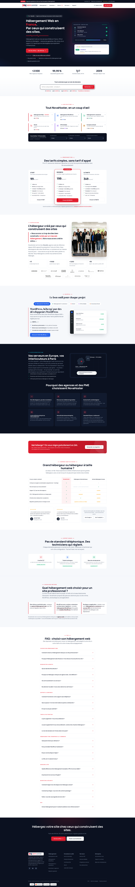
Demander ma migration (93, 447)
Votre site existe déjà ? (92, 135)
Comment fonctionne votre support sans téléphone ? (56, 696)
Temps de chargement (80, 40)
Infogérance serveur (84, 862)
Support (74, 5)
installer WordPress (64, 610)
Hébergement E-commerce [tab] (60, 303)
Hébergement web (52, 856)
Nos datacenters (84, 865)
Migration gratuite (52, 871)
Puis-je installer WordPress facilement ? (52, 747)
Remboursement (103, 881)
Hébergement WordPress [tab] (42, 303)
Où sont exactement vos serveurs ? (51, 680)
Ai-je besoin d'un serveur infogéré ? (51, 775)
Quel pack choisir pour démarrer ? (51, 741)
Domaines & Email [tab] (95, 303)
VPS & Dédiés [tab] (83, 303)
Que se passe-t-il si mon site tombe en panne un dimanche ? (58, 703)
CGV (88, 881)
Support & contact (99, 859)
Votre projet (53, 135)
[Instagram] (36, 868)
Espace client (98, 5)
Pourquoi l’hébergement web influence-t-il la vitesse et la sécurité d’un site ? (62, 658)
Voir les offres (108, 5)
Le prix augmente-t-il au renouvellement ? (53, 718)
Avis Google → (88, 517)
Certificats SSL (67, 862)
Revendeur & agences (53, 868)
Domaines (52, 5)
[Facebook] (29, 868)
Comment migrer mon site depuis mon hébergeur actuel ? (57, 785)
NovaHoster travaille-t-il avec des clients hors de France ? (57, 687)
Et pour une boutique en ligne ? (50, 753)
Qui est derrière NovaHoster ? (50, 668)
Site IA (59, 5)
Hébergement (43, 5)
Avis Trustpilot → (99, 517)
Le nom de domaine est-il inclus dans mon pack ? (55, 731)
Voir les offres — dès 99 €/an (36, 50)
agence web (60, 617)
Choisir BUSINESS (67, 200)
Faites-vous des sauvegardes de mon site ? (53, 797)
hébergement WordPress (64, 608)
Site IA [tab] (73, 303)
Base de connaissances (96, 1)
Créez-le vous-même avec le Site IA (41, 55)
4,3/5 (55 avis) (109, 1)
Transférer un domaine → (84, 91)
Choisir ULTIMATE (94, 200)
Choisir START (41, 200)
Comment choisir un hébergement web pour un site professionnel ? (60, 652)
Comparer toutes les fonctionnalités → (83, 206)
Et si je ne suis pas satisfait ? (49, 709)
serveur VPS (86, 608)
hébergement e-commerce (93, 606)
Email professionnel (68, 859)
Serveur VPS (82, 856)
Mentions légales (94, 881)
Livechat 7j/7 (87, 1)
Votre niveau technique (74, 135)
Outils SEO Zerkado (68, 868)
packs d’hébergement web (39, 606)
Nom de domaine (68, 856)
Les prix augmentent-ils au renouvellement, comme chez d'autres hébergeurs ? (63, 725)
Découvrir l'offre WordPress (39, 335)
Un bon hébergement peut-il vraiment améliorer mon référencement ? (61, 807)
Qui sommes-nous (99, 856)
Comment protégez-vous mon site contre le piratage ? (56, 791)
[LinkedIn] (33, 868)
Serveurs (67, 5)
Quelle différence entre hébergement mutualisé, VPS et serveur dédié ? (61, 769)
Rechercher (88, 87)
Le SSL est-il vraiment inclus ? (50, 759)
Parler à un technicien (75, 838)
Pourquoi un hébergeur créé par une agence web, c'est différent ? (59, 674)
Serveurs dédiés (83, 859)
